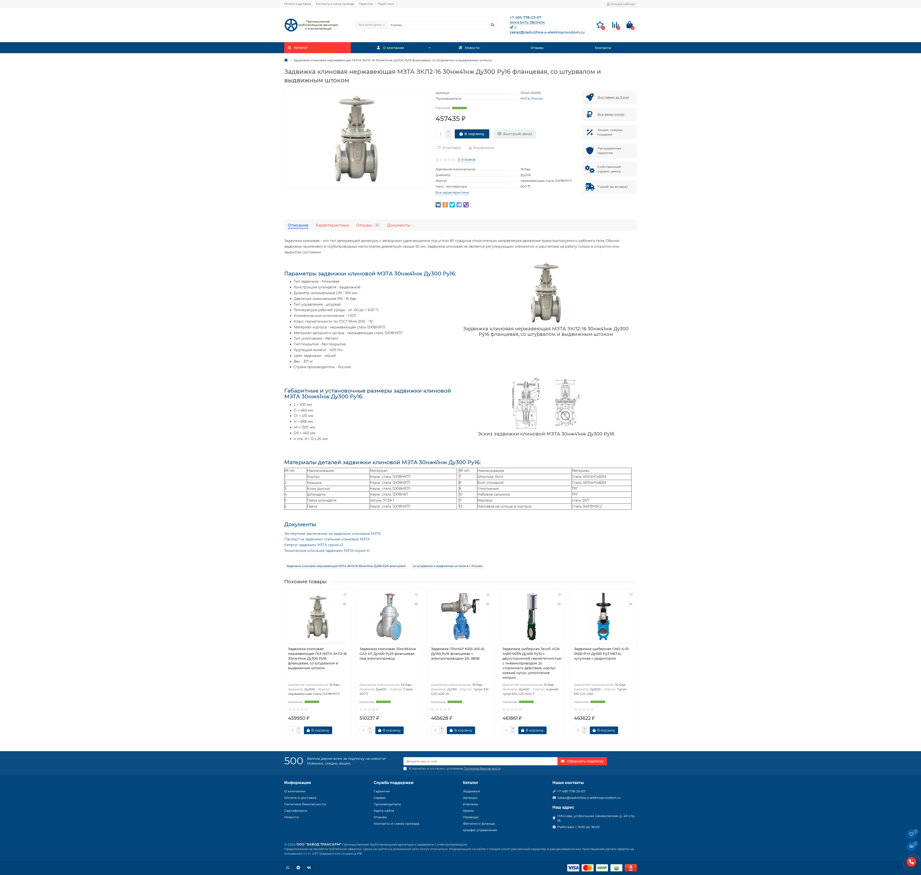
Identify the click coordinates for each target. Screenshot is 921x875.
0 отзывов (467, 159)
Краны (468, 810)
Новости (472, 48)
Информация (297, 782)
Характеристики (332, 225)
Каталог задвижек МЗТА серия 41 (313, 545)
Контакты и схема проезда (335, 4)
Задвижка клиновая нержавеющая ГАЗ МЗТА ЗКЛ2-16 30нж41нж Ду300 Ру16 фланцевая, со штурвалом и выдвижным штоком (317, 658)
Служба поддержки (393, 782)
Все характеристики (452, 192)
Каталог (470, 782)
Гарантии (366, 4)
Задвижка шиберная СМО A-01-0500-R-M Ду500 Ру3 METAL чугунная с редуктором (602, 654)
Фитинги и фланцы (479, 823)
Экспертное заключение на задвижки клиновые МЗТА (332, 534)
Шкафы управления (480, 830)
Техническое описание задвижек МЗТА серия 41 (327, 551)
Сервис (380, 798)
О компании (393, 48)
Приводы (471, 817)
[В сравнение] (345, 603)
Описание (298, 225)
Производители (387, 804)
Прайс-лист (386, 4)
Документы (398, 225)
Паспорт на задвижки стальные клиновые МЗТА (327, 539)
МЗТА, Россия (531, 98)
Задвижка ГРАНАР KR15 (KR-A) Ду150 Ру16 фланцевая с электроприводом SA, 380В (457, 654)
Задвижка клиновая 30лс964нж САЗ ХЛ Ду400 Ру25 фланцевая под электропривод (388, 654)
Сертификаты (295, 810)
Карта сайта (384, 810)
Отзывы (537, 48)
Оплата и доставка (297, 4)
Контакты (603, 48)
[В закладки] (345, 594)
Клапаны (470, 804)
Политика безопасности (305, 804)
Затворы (470, 798)
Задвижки (471, 791)
